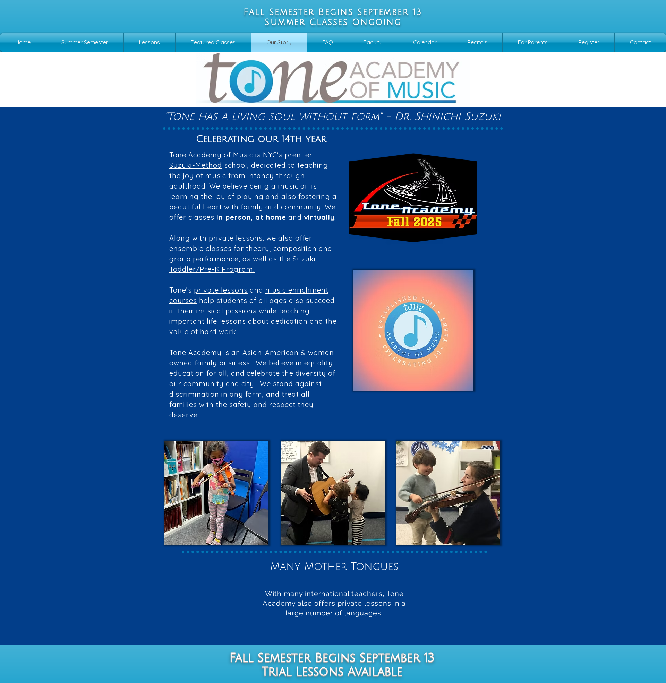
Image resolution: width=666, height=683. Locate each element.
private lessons (221, 290)
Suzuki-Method (195, 165)
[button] (149, 42)
